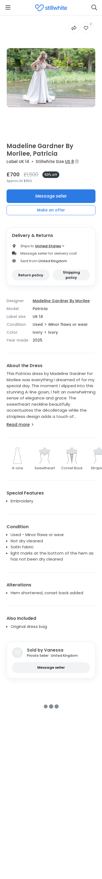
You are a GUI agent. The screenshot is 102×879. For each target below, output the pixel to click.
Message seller (51, 196)
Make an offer (51, 210)
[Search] (94, 7)
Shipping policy (71, 275)
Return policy (30, 275)
